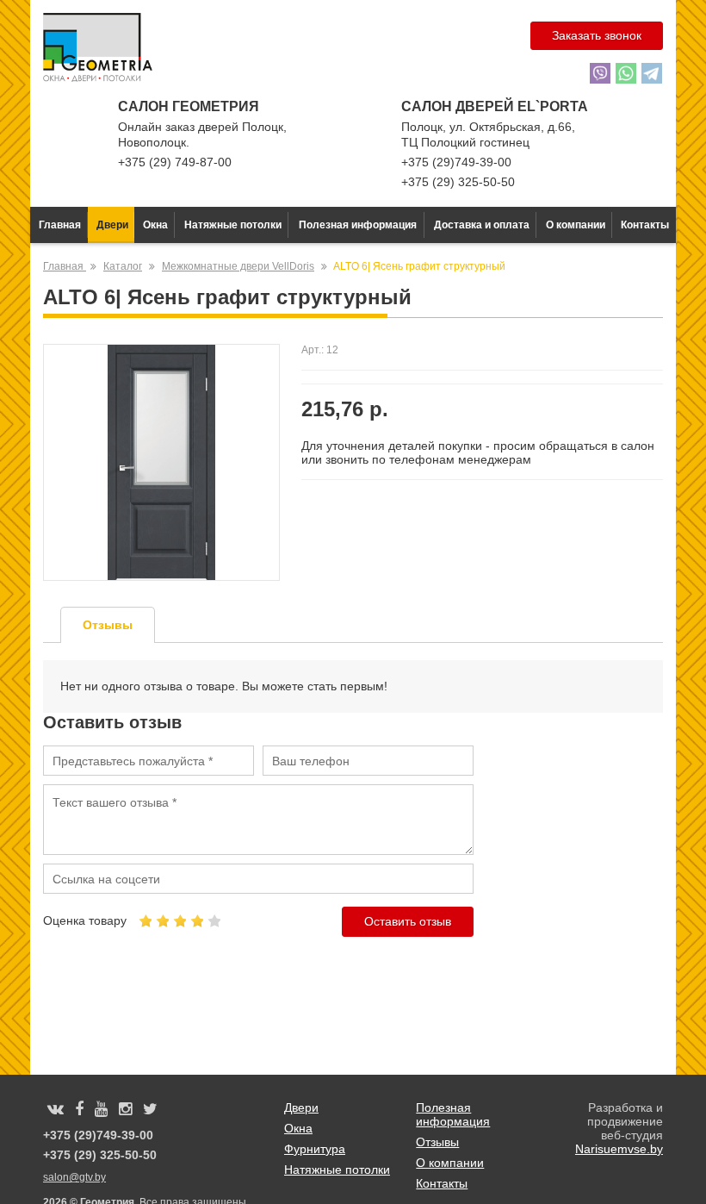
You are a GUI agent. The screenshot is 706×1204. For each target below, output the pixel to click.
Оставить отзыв (407, 921)
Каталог (122, 266)
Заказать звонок (596, 35)
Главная (60, 225)
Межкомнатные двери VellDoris (238, 266)
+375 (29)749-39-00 (456, 162)
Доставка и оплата (482, 225)
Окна (155, 225)
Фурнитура (314, 1149)
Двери (112, 225)
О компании (575, 225)
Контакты (645, 225)
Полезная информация (358, 225)
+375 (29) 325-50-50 (458, 182)
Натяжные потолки (233, 225)
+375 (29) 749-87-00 (175, 162)
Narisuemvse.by (619, 1149)
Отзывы (437, 1142)
